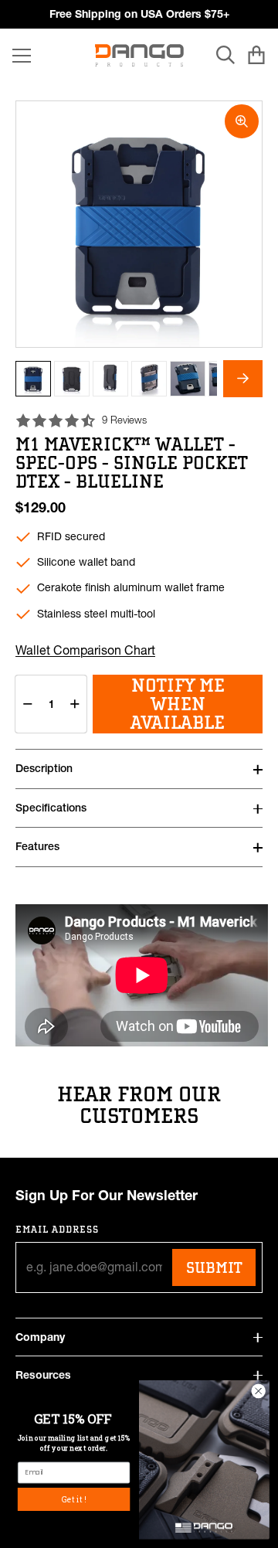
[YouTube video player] (141, 975)
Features (37, 846)
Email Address (57, 1229)
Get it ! (74, 1499)
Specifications (50, 808)
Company (40, 1337)
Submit (214, 1267)
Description (44, 768)
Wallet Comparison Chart (85, 650)
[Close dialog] (258, 1391)
